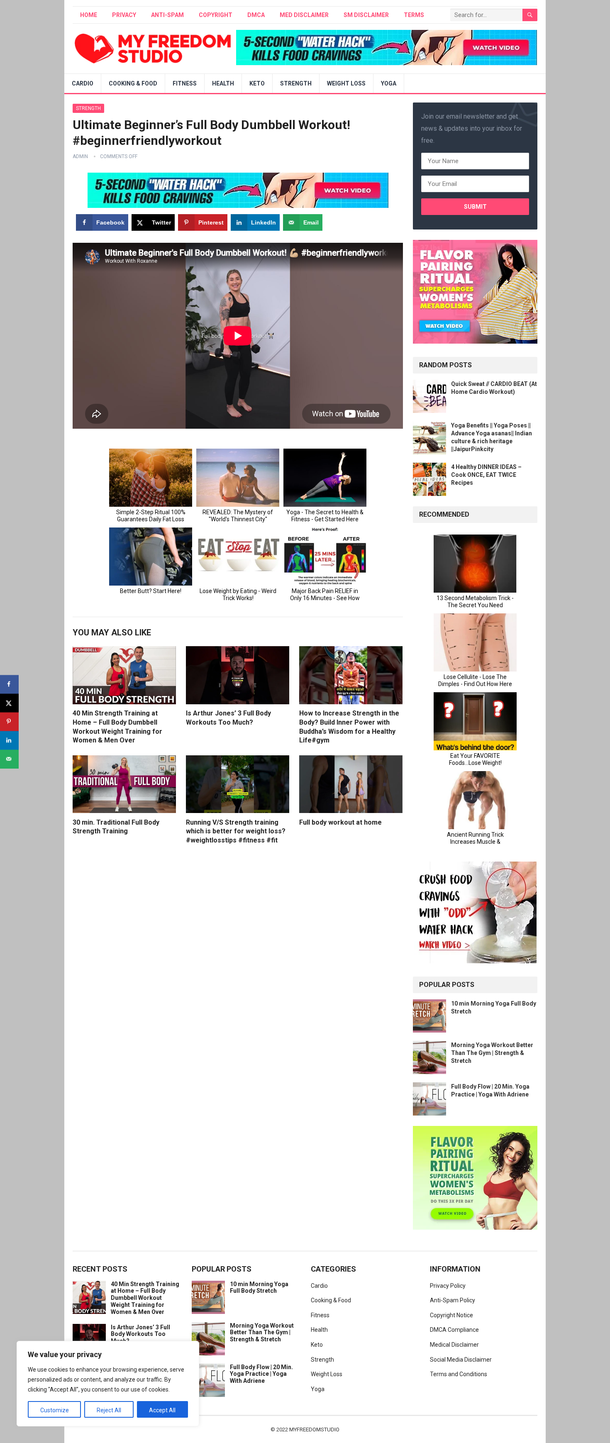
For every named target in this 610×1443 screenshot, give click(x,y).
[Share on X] (9, 702)
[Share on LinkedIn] (9, 740)
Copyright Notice (451, 1315)
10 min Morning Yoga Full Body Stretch (259, 1287)
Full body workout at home (340, 822)
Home (88, 15)
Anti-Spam (167, 15)
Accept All (162, 1410)
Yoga (388, 83)
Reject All (109, 1410)
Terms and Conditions (458, 1374)
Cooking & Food (133, 83)
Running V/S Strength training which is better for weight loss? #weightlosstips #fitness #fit (235, 831)
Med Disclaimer (304, 15)
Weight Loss (346, 83)
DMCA (256, 15)
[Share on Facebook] (9, 684)
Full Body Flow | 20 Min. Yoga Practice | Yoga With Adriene (261, 1374)
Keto (257, 83)
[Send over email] (9, 759)
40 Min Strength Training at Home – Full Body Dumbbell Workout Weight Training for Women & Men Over (145, 1298)
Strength (296, 83)
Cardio (82, 83)
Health (223, 83)
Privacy (124, 15)
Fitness (185, 83)
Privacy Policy (448, 1285)
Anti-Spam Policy (452, 1300)
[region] (108, 1383)
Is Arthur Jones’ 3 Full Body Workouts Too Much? (140, 1334)
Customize (54, 1410)
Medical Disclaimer (454, 1344)
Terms (414, 15)
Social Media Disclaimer (461, 1359)
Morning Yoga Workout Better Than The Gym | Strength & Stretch (492, 1053)
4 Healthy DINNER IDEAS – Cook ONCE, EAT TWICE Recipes (486, 475)
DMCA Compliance (454, 1329)
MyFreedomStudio (314, 1429)
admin (80, 156)
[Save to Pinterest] (9, 721)
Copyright (215, 15)
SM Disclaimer (366, 15)
